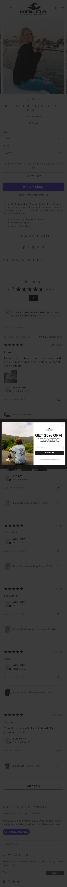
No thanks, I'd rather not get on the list (49, 459)
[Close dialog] (63, 424)
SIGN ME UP (49, 453)
